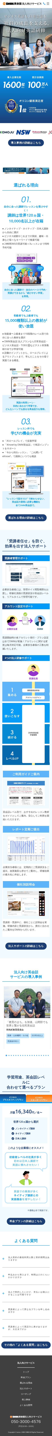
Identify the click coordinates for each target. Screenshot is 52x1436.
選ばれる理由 (26, 1383)
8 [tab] (22, 1055)
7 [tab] (20, 1055)
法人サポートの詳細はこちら (26, 946)
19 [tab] (48, 1055)
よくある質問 (26, 1405)
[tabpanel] (27, 1017)
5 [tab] (15, 1055)
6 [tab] (18, 1055)
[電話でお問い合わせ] (44, 3)
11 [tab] (29, 1055)
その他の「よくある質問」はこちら (26, 1344)
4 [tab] (13, 1055)
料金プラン (26, 1377)
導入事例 (26, 1399)
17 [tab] (43, 1055)
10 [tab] (27, 1055)
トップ (26, 1372)
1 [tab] (6, 1055)
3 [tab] (11, 1055)
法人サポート (26, 1388)
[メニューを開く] (48, 3)
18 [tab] (45, 1055)
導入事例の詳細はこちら (26, 142)
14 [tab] (36, 1055)
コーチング (26, 1394)
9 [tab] (25, 1055)
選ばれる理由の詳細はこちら (26, 517)
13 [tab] (34, 1055)
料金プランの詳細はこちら (26, 1221)
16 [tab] (41, 1055)
